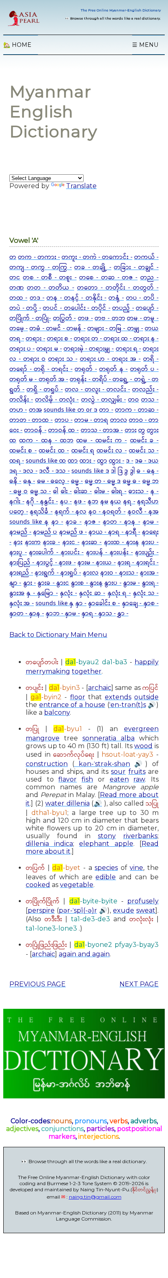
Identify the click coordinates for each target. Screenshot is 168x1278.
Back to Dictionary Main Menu (58, 635)
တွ (141, 430)
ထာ (73, 461)
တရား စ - (59, 339)
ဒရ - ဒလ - (23, 471)
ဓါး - (66, 491)
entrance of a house (72, 705)
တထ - (18, 298)
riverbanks (140, 836)
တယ (152, 328)
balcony (57, 712)
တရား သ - (62, 359)
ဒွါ (132, 471)
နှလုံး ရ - (119, 593)
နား (17, 542)
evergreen (141, 729)
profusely (143, 901)
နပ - (66, 501)
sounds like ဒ (90, 471)
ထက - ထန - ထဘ (46, 440)
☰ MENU (145, 44)
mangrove (43, 738)
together (87, 671)
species (106, 868)
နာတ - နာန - (121, 522)
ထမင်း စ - (23, 451)
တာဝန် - (35, 430)
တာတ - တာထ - (31, 420)
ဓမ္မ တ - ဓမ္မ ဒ (103, 481)
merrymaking (48, 671)
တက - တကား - (39, 257)
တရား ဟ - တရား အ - (110, 359)
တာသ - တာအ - (102, 430)
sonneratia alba (108, 738)
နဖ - (80, 501)
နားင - (71, 542)
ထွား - (116, 461)
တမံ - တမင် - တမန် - (57, 328)
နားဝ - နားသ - (119, 573)
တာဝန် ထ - (63, 430)
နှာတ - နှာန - (26, 613)
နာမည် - (20, 532)
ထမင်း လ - (112, 451)
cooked (38, 885)
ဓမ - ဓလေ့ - (53, 481)
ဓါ (55, 491)
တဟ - (18, 410)
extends (118, 697)
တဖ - (85, 318)
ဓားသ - (138, 491)
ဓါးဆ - (83, 491)
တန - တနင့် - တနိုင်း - (76, 298)
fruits (137, 771)
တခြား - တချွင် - (136, 267)
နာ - (57, 522)
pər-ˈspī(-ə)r (78, 910)
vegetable (76, 885)
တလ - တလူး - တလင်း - (97, 389)
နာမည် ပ (45, 532)
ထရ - (16, 461)
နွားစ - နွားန (87, 583)
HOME (17, 44)
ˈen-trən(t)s (127, 705)
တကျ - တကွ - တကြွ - (40, 267)
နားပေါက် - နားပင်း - (56, 552)
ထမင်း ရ (82, 451)
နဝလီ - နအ (143, 512)
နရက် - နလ (70, 512)
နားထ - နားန (121, 542)
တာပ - (64, 420)
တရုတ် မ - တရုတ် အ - (38, 379)
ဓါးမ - (101, 491)
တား (131, 430)
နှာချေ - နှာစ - (140, 603)
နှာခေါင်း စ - (104, 603)
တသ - (150, 400)
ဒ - (129, 461)
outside (146, 697)
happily (147, 662)
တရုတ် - (86, 369)
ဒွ (126, 471)
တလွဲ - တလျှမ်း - (103, 400)
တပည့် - (123, 308)
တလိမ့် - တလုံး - (57, 400)
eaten (119, 779)
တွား (153, 430)
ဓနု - (29, 481)
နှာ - (80, 603)
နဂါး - (16, 501)
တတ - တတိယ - (50, 288)
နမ (104, 501)
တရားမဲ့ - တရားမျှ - (89, 349)
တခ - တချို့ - (92, 267)
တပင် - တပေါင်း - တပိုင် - (76, 308)
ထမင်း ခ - (144, 440)
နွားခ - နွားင (53, 583)
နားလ (91, 573)
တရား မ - (49, 349)
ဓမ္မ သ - (40, 491)
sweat (145, 910)
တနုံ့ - (116, 298)
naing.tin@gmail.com (95, 1197)
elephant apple (106, 844)
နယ (115, 501)
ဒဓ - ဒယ (147, 461)
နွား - (29, 583)
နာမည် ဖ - (73, 532)
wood (143, 746)
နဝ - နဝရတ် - (107, 512)
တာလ (118, 420)
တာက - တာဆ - (137, 410)
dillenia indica (49, 844)
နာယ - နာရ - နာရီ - (114, 532)
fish (87, 779)
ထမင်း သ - (144, 451)
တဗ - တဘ (110, 318)
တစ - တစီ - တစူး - (49, 277)
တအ (35, 410)
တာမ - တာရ (91, 420)
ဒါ (113, 471)
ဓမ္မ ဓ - (132, 481)
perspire (41, 910)
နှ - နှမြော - (42, 593)
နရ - (129, 501)
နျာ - (15, 583)
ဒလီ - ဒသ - (54, 471)
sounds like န (29, 522)
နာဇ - (92, 522)
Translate (81, 186)
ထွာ (102, 461)
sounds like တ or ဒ (70, 410)
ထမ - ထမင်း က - (101, 440)
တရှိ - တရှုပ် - (45, 389)
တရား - (35, 339)
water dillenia (67, 803)
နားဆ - (92, 542)
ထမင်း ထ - (54, 451)
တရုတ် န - (113, 369)
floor (77, 697)
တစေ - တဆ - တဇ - (108, 277)
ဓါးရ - (118, 491)
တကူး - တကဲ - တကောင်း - (97, 257)
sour (118, 771)
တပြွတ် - (64, 318)
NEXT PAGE (139, 984)
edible (105, 877)
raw (139, 779)
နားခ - (51, 542)
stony (107, 836)
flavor (67, 779)
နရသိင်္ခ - (41, 512)
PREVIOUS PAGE (37, 984)
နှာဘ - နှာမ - (63, 613)
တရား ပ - (22, 349)
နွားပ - (112, 583)
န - (154, 491)
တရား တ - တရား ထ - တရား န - (116, 339)
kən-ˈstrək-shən (102, 764)
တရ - (16, 339)
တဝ (133, 400)
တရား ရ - (128, 349)
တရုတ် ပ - (144, 369)
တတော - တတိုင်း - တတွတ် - (118, 288)
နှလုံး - (68, 593)
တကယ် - (146, 257)
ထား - (87, 461)
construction (47, 764)
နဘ (93, 501)
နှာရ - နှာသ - (99, 613)
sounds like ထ (46, 461)
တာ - (106, 410)
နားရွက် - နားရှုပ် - (58, 573)
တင (14, 277)
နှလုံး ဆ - (92, 593)
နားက (33, 542)
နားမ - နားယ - (96, 563)
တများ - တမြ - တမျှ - (115, 328)
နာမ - (151, 522)
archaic (99, 688)
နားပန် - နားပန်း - (109, 552)
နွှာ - (122, 613)
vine (136, 868)
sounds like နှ (54, 603)
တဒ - (37, 298)
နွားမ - (131, 583)
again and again (84, 954)
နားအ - (149, 573)
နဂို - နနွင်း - (42, 501)
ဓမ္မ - (77, 481)
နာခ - (74, 522)
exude (123, 910)
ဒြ (120, 471)
